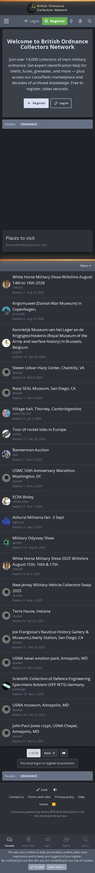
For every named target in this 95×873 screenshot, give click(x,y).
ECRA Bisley (23, 496)
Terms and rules (39, 797)
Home (43, 804)
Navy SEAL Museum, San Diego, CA (44, 388)
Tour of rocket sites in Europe (39, 429)
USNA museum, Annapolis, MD (40, 705)
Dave (64, 815)
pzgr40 (17, 352)
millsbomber (20, 502)
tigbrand (18, 522)
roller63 (17, 288)
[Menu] (6, 21)
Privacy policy (64, 797)
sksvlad (17, 373)
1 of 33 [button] (33, 753)
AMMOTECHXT (21, 414)
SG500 (16, 434)
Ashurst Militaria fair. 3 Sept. (38, 517)
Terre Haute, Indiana (31, 611)
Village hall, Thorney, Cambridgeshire (46, 408)
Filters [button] (84, 266)
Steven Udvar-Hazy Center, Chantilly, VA (48, 367)
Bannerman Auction (30, 449)
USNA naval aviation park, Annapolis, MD (50, 658)
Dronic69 (18, 314)
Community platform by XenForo (48, 812)
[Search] (89, 21)
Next (47, 753)
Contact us (16, 797)
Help (81, 797)
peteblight (19, 689)
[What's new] (80, 21)
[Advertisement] (47, 180)
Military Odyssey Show (33, 538)
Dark (44, 790)
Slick (15, 455)
